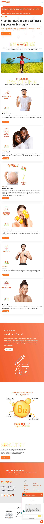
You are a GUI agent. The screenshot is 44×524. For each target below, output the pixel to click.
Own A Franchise (36, 490)
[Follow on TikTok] (10, 495)
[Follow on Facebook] (2, 495)
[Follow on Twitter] (7, 495)
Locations (35, 483)
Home (25, 483)
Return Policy (36, 488)
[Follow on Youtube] (13, 495)
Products (5, 457)
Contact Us (26, 489)
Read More (5, 121)
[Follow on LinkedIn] (5, 495)
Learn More (6, 33)
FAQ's (25, 487)
